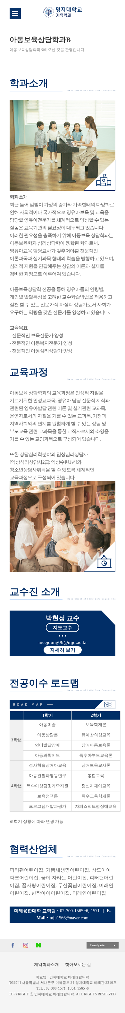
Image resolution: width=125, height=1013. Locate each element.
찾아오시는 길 (78, 964)
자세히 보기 (62, 650)
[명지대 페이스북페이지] (12, 945)
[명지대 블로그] (38, 945)
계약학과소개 (46, 964)
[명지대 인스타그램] (25, 945)
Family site (97, 945)
